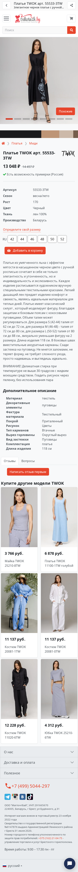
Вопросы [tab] (28, 461)
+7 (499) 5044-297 (31, 786)
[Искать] (71, 30)
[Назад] (6, 5)
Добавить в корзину (27, 250)
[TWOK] (68, 153)
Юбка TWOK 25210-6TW (59, 735)
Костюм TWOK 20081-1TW (15, 649)
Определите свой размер (22, 229)
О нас (8, 752)
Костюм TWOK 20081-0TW (55, 649)
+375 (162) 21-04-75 (50, 838)
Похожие (65, 111)
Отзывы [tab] (10, 461)
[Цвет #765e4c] (75, 134)
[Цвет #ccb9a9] (66, 134)
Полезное (12, 773)
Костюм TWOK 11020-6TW (15, 735)
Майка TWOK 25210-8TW (14, 563)
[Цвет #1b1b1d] (20, 134)
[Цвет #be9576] (50, 134)
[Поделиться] (71, 5)
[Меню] (6, 18)
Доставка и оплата (19, 762)
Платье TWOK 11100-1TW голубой (59, 563)
